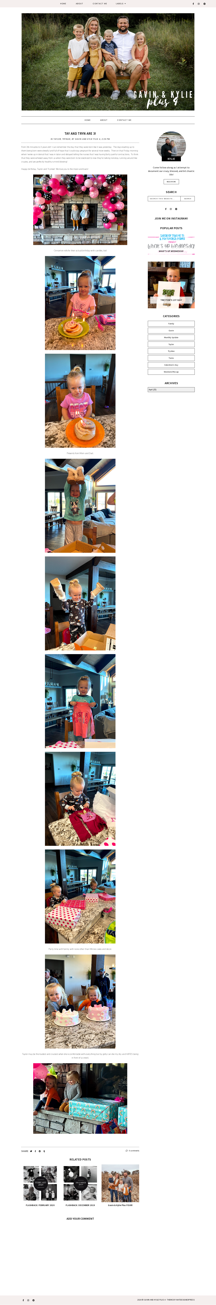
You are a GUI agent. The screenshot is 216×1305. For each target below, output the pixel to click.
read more (171, 182)
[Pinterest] (205, 3)
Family (171, 323)
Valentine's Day (171, 365)
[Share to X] (31, 1151)
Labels (120, 3)
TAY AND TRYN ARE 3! (80, 133)
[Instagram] (199, 3)
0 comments (133, 1150)
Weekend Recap (171, 371)
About (79, 3)
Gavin (171, 330)
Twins (171, 358)
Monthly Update (171, 337)
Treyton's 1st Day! (171, 300)
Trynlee (66, 139)
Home (63, 3)
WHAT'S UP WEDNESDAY (171, 251)
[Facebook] (193, 3)
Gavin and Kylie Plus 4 (155, 1299)
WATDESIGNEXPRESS (185, 1299)
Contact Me (100, 3)
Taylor (57, 139)
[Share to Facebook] (35, 1151)
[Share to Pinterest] (40, 1151)
